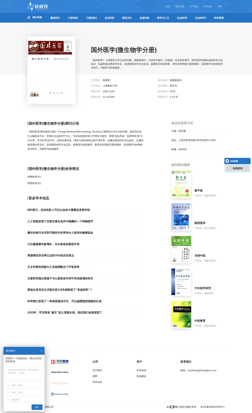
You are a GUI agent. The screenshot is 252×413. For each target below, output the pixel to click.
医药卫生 (127, 17)
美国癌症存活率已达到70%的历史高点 (50, 255)
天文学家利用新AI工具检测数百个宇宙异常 (53, 266)
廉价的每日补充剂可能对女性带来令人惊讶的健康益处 (60, 232)
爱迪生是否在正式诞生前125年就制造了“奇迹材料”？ (59, 289)
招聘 (220, 6)
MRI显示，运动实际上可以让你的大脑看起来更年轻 (58, 209)
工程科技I (73, 17)
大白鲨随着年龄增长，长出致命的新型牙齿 (53, 244)
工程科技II (91, 17)
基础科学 (55, 17)
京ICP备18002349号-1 (212, 406)
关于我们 (193, 6)
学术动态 (207, 6)
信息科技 (144, 17)
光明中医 (200, 255)
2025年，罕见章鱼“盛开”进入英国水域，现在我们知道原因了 (64, 312)
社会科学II (200, 17)
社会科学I (182, 17)
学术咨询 (141, 370)
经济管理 (219, 17)
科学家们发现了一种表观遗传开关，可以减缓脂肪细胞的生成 (64, 301)
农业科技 (109, 17)
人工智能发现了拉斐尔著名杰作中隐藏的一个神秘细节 (60, 221)
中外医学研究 (203, 288)
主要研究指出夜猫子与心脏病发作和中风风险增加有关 (60, 278)
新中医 (199, 190)
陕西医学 (200, 223)
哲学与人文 (163, 17)
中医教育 (200, 320)
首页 (168, 6)
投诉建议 (141, 376)
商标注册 (179, 6)
